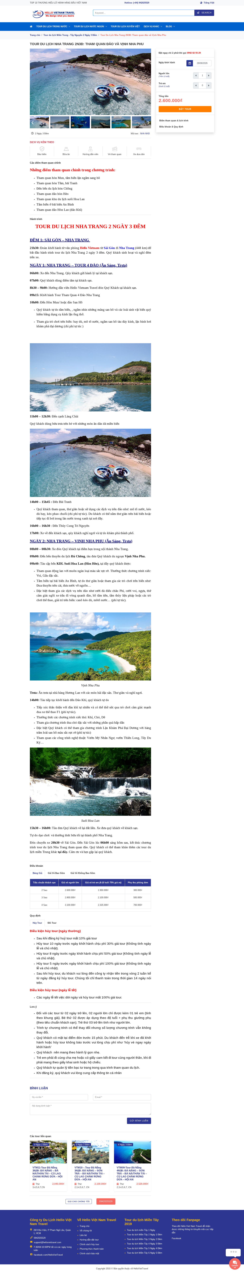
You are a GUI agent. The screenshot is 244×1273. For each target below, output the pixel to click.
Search (206, 12)
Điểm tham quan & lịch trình (173, 120)
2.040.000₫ (58, 1183)
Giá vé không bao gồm (83, 873)
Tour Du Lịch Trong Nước (51, 26)
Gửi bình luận (139, 1120)
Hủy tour (37, 923)
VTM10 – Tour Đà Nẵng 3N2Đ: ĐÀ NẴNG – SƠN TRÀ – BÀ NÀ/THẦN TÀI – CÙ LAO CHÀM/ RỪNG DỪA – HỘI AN (90, 1173)
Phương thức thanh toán (92, 1249)
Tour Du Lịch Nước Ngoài (89, 26)
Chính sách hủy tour (89, 1244)
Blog (169, 26)
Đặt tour (185, 109)
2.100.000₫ (100, 1183)
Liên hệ (83, 1235)
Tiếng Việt (209, 2)
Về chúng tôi (86, 1230)
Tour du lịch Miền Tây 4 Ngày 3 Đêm (144, 1243)
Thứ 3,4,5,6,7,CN (39, 1186)
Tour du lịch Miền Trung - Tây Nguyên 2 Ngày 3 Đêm (70, 35)
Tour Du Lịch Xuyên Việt (125, 26)
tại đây (62, 852)
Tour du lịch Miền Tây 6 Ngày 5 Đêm (144, 1253)
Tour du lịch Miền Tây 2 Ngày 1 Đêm (144, 1234)
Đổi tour (52, 923)
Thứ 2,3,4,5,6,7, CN (82, 1186)
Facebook (176, 1238)
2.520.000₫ (142, 1183)
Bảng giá (37, 873)
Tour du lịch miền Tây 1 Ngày (141, 1230)
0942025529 (106, 1201)
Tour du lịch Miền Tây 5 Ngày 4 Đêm (144, 1248)
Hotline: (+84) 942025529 (136, 2)
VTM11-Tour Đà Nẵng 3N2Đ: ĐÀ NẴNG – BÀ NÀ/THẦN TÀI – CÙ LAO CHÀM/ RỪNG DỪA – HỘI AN (47, 1173)
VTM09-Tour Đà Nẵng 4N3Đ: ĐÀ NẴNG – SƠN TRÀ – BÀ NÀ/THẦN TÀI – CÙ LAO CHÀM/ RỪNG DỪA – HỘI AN (132, 1173)
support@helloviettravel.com (47, 1242)
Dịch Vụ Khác (151, 26)
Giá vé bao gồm (56, 873)
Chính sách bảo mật (89, 1253)
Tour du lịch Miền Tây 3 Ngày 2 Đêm (144, 1239)
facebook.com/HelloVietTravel (48, 1255)
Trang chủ (35, 35)
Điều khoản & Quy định (171, 126)
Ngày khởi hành (167, 62)
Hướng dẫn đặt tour (89, 1239)
